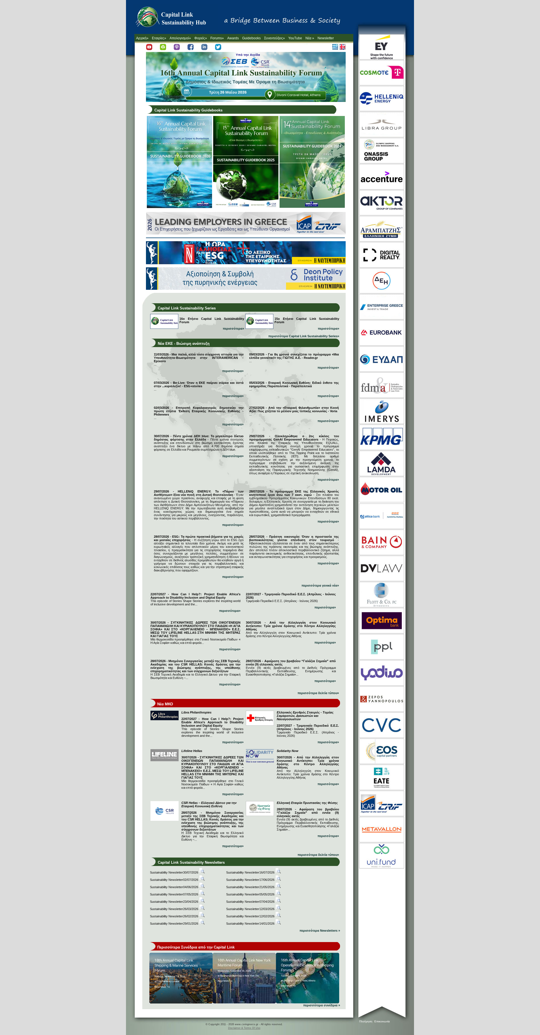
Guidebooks (251, 38)
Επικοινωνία (382, 1021)
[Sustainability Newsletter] (202, 872)
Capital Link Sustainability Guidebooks (188, 110)
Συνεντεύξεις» (274, 38)
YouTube (295, 38)
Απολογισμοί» (180, 38)
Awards (233, 38)
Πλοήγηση (365, 1021)
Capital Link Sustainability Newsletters (191, 862)
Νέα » (309, 38)
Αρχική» (142, 38)
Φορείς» (200, 38)
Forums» (217, 38)
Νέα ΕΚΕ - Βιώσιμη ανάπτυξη (184, 343)
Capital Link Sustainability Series (187, 308)
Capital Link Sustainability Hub (176, 18)
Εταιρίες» (159, 38)
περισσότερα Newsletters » (320, 930)
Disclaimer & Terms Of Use (244, 1028)
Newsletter (326, 38)
